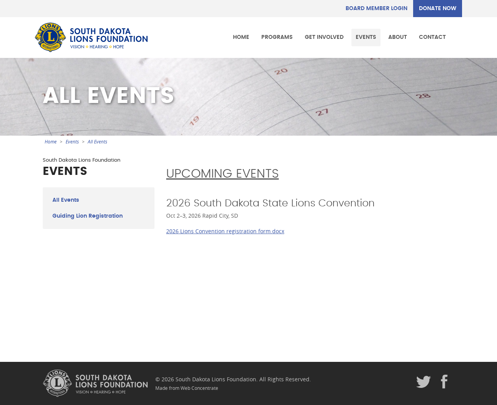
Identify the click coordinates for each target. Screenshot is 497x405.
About (397, 37)
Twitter (423, 382)
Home (241, 37)
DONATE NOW (437, 8)
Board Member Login (376, 8)
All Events (97, 142)
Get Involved (324, 37)
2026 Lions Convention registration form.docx (225, 231)
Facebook (444, 382)
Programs (277, 37)
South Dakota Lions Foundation (91, 37)
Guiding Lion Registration (87, 216)
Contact (432, 37)
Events (366, 37)
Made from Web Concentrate (186, 388)
